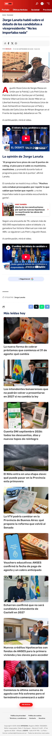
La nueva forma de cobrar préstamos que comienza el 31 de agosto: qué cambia (25, 350)
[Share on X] (12, 43)
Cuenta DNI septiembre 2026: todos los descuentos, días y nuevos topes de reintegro (23, 435)
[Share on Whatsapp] (16, 43)
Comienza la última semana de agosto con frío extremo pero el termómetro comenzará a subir (24, 693)
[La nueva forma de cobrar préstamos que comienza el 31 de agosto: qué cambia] (26, 330)
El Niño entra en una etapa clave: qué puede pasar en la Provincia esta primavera (25, 477)
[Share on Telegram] (47, 307)
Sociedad (10, 15)
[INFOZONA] (8, 3)
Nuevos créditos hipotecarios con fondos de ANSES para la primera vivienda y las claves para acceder (26, 651)
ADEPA (25, 730)
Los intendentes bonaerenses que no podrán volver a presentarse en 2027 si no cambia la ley (26, 392)
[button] (37, 4)
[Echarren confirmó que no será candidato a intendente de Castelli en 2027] (26, 589)
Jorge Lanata (19, 297)
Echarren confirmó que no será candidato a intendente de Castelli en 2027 (24, 608)
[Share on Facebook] (8, 43)
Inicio (4, 15)
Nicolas (8, 49)
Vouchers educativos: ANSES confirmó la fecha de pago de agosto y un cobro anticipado (22, 566)
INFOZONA (24, 726)
